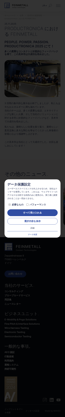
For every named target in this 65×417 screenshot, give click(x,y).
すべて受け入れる (32, 212)
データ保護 (32, 234)
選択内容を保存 (32, 221)
